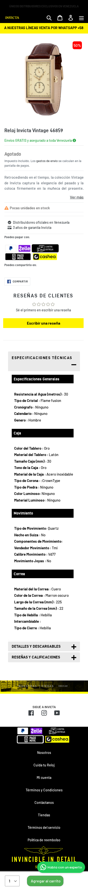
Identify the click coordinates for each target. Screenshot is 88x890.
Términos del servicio (44, 827)
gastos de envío (47, 161)
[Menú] (81, 17)
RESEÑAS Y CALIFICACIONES (36, 657)
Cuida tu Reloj (44, 765)
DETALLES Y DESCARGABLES (36, 646)
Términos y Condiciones (44, 790)
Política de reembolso (44, 840)
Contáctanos (44, 802)
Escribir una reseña (43, 323)
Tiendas (44, 815)
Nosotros (44, 752)
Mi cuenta (44, 777)
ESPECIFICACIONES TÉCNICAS (42, 358)
